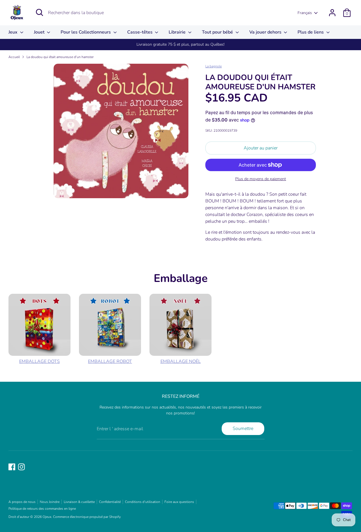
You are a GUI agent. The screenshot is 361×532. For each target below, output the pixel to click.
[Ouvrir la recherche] (39, 12)
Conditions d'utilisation (142, 502)
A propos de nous (22, 502)
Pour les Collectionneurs (86, 32)
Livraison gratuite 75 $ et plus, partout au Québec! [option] (180, 44)
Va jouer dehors (266, 32)
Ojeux (47, 517)
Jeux (13, 32)
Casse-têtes (140, 32)
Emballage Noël (180, 361)
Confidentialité (110, 502)
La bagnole (213, 66)
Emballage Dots (39, 361)
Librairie (178, 32)
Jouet (40, 32)
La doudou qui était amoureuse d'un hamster (60, 57)
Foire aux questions (179, 502)
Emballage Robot (110, 361)
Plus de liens (311, 32)
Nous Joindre (50, 502)
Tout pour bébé (218, 32)
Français (305, 13)
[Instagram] (21, 466)
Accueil (14, 57)
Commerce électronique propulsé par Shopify (87, 517)
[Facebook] (11, 466)
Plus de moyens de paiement (260, 179)
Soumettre (243, 428)
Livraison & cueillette (79, 502)
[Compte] (332, 12)
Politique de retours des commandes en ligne (42, 508)
